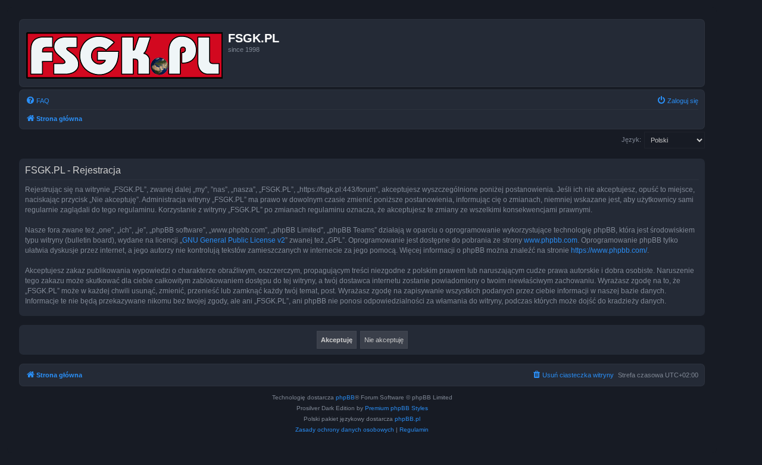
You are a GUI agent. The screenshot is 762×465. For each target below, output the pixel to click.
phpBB (345, 397)
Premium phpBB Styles (396, 408)
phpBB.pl (407, 419)
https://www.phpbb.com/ (609, 250)
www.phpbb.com (550, 240)
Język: (631, 139)
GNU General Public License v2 (233, 240)
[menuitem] (37, 101)
